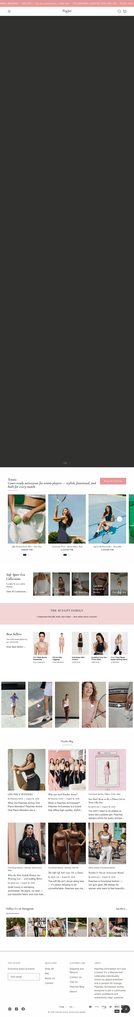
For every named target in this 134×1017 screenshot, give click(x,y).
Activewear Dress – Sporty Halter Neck (67, 547)
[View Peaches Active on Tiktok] (16, 1009)
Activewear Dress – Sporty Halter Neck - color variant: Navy (65, 554)
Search (73, 991)
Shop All (17, 48)
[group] (67, 526)
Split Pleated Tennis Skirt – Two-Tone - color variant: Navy (24, 554)
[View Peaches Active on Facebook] (22, 1009)
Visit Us (74, 981)
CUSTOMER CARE (77, 963)
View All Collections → (17, 591)
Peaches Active (61, 1012)
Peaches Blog (77, 986)
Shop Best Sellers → (16, 646)
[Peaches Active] (67, 11)
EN (71, 1007)
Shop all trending (113, 481)
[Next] (119, 519)
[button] (119, 11)
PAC (47, 973)
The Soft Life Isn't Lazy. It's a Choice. (65, 872)
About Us (50, 978)
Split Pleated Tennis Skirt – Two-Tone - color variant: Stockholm (28, 554)
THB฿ (61, 1007)
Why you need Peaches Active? (62, 794)
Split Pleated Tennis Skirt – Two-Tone (26, 547)
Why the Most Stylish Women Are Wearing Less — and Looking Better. (25, 877)
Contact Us (76, 977)
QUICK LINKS (51, 963)
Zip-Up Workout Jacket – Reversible (107, 547)
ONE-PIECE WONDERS (20, 794)
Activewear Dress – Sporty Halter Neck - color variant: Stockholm (69, 554)
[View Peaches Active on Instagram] (9, 1009)
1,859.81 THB (27, 550)
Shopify (82, 1012)
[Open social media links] (126, 1009)
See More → (122, 908)
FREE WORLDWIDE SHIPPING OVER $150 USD (66, 3)
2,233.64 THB (67, 550)
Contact (49, 983)
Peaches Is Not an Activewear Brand (106, 872)
